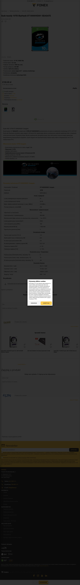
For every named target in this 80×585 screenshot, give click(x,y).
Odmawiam (34, 303)
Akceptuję (46, 303)
